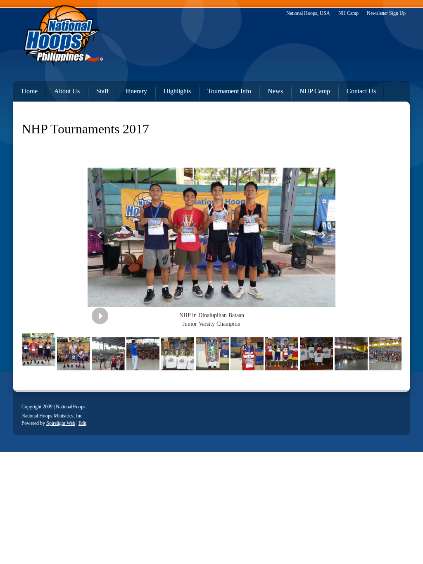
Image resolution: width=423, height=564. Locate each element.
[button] (211, 235)
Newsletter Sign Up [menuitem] (386, 13)
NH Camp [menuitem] (348, 13)
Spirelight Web (60, 423)
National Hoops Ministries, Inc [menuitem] (51, 416)
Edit (82, 423)
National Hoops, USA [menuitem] (308, 13)
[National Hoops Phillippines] (62, 38)
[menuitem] (25, 89)
